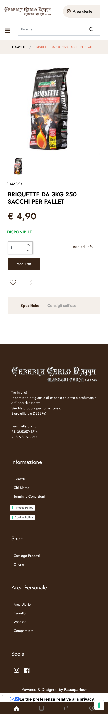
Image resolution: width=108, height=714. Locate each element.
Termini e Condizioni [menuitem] (29, 496)
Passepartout (75, 689)
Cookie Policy (24, 517)
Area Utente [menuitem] (22, 604)
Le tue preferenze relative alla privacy (57, 699)
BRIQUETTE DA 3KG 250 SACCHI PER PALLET (65, 47)
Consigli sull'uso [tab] (61, 305)
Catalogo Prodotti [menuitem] (27, 555)
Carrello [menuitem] (20, 613)
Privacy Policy (24, 507)
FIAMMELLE (19, 47)
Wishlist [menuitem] (19, 621)
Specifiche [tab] (29, 305)
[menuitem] (28, 503)
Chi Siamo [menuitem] (21, 487)
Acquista (24, 264)
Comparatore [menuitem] (23, 630)
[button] (91, 29)
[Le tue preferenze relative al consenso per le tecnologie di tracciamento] (99, 705)
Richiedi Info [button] (83, 246)
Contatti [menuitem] (19, 478)
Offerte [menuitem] (19, 564)
